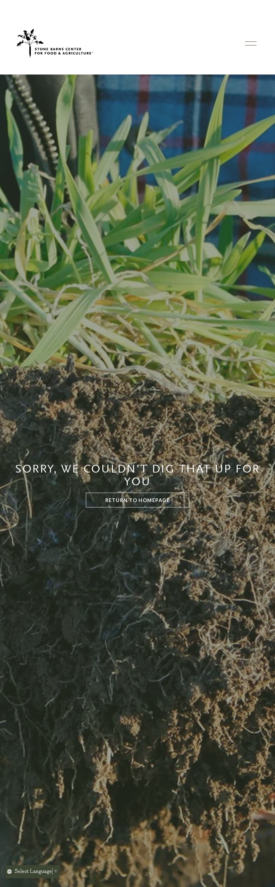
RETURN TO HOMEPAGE (137, 500)
